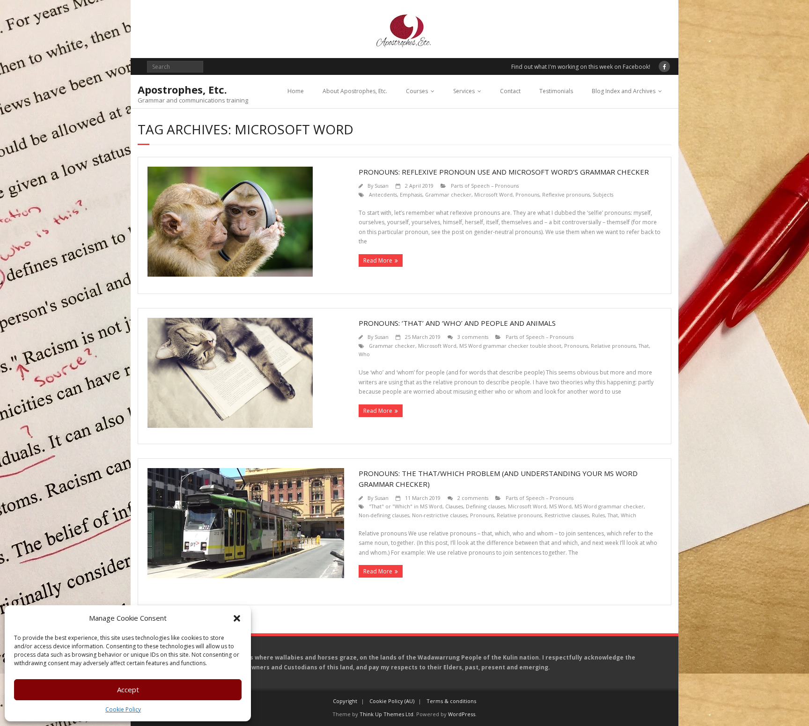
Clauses (454, 506)
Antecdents (383, 194)
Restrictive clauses (566, 515)
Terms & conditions (451, 700)
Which (628, 515)
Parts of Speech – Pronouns (485, 185)
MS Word (560, 506)
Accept (128, 689)
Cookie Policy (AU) (391, 700)
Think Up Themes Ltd (386, 714)
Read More (377, 260)
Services (464, 91)
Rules (598, 515)
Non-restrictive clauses (439, 515)
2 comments (472, 497)
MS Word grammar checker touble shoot (510, 345)
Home (295, 91)
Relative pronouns (613, 345)
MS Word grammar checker (609, 506)
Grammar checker (448, 194)
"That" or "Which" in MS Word (405, 506)
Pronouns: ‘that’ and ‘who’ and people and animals (457, 323)
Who (364, 354)
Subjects (603, 194)
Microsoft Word (493, 194)
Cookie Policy (123, 709)
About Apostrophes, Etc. (355, 91)
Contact (510, 91)
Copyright (345, 700)
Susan (382, 185)
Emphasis (411, 194)
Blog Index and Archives (623, 91)
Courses (417, 91)
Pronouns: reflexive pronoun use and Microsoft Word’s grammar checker (504, 171)
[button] (237, 618)
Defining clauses (485, 506)
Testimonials (556, 91)
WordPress (461, 714)
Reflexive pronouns (566, 194)
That (644, 345)
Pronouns (527, 194)
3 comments (472, 336)
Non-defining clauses (384, 515)
